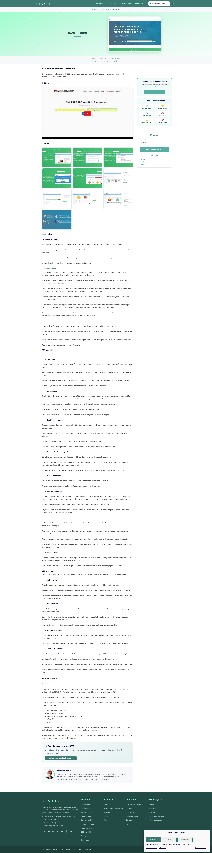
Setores (129, 808)
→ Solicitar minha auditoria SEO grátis (60, 758)
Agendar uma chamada (159, 3)
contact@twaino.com (57, 823)
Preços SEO (85, 836)
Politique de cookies (151, 848)
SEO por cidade (131, 812)
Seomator (52, 268)
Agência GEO (85, 808)
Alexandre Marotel (132, 816)
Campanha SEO (146, 107)
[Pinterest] (58, 831)
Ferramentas (107, 9)
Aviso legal (152, 812)
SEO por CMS (163, 121)
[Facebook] (71, 831)
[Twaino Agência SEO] (52, 800)
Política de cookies (155, 820)
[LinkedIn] (44, 831)
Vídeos (106, 820)
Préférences (185, 839)
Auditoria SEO (147, 114)
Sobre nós (113, 4)
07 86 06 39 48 (53, 820)
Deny (169, 839)
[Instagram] (53, 831)
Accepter (153, 839)
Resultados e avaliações (134, 804)
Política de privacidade (156, 816)
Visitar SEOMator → (154, 149)
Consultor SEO (162, 107)
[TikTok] (66, 831)
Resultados (127, 4)
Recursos (139, 4)
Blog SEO (107, 804)
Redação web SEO (146, 121)
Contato (151, 804)
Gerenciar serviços (200, 848)
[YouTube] (49, 831)
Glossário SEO (109, 812)
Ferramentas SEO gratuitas (113, 808)
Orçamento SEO (87, 840)
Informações (155, 800)
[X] (62, 831)
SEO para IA (162, 114)
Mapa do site (153, 808)
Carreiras (129, 820)
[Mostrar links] (106, 3)
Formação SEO (86, 828)
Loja (127, 824)
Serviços (100, 4)
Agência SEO (96, 9)
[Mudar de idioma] (173, 4)
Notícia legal (162, 848)
